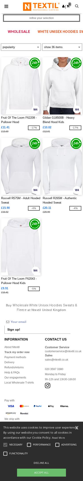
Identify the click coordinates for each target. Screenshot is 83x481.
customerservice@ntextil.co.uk (63, 351)
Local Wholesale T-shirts (19, 382)
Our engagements (15, 377)
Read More (58, 437)
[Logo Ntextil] (41, 6)
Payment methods (15, 357)
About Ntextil (12, 347)
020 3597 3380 (54, 369)
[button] (63, 6)
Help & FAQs (12, 372)
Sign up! (13, 329)
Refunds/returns (14, 367)
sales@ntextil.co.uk (56, 359)
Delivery (9, 362)
